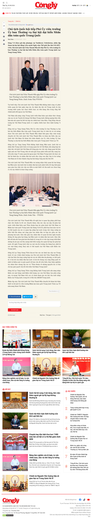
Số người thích (56, 315)
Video (80, 13)
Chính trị (8, 13)
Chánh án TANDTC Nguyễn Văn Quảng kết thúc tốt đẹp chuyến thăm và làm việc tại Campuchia (79, 418)
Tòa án (13, 13)
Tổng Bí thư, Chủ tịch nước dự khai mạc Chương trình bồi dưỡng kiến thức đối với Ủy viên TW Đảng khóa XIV (79, 466)
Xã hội (31, 13)
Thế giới (51, 13)
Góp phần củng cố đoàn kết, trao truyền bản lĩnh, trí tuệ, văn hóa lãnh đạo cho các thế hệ (79, 428)
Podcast (70, 13)
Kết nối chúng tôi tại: (71, 499)
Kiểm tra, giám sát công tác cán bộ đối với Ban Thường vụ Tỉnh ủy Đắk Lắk (79, 447)
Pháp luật (25, 13)
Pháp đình (19, 13)
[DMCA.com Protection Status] (24, 515)
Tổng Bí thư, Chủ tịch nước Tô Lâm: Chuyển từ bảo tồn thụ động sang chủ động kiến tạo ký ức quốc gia (76, 380)
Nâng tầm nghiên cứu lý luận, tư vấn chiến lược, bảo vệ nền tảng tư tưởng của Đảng (16, 380)
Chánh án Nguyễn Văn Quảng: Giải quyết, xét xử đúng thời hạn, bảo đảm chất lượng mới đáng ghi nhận (78, 399)
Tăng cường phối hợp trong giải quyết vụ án (79, 409)
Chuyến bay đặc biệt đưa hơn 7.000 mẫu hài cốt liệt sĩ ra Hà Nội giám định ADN (44, 436)
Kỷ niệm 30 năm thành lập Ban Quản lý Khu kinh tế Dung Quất (78, 456)
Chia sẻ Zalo (28, 296)
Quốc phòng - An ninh (60, 13)
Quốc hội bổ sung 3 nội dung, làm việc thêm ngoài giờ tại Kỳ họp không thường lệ (46, 352)
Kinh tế (47, 13)
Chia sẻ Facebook (15, 296)
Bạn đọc (75, 13)
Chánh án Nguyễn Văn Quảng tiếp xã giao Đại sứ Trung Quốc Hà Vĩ (45, 379)
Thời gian (48, 315)
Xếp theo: (42, 315)
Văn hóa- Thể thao (38, 13)
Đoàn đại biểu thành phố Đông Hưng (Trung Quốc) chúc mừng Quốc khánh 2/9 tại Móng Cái (16, 352)
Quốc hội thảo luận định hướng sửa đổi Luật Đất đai (75, 351)
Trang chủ (11, 21)
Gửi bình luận (14, 310)
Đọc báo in (8, 8)
